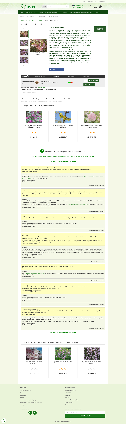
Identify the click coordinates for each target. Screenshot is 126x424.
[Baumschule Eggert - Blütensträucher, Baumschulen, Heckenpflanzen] (29, 6)
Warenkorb (94, 80)
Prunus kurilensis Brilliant (90, 176)
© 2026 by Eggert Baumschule (63, 421)
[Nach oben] (121, 421)
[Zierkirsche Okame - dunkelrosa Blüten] (38, 45)
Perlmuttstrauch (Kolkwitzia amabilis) (32, 206)
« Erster (22, 20)
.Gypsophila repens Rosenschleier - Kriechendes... (92, 362)
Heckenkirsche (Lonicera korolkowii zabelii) (78, 204)
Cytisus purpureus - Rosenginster (62, 362)
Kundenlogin (92, 1)
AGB (21, 392)
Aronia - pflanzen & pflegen (72, 400)
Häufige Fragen (30, 12)
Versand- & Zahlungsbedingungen (48, 12)
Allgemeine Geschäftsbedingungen (81, 12)
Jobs (21, 12)
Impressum (23, 395)
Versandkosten (41, 87)
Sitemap (22, 404)
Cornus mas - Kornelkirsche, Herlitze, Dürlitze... (63, 126)
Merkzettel (102, 1)
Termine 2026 (68, 402)
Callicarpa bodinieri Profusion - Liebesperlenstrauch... (34, 126)
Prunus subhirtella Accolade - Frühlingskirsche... (34, 362)
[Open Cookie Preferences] (3, 420)
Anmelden (60, 101)
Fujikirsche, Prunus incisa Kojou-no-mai (34, 273)
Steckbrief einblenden (100, 29)
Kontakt (64, 12)
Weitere (97, 12)
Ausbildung (68, 395)
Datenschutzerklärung (25, 390)
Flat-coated (68, 404)
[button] (56, 69)
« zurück (28, 20)
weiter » (34, 20)
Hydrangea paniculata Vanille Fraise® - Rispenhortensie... (92, 126)
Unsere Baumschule (70, 390)
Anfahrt (67, 397)
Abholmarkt (68, 392)
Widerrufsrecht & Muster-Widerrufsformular (31, 402)
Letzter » (40, 20)
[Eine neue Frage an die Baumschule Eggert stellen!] (63, 161)
